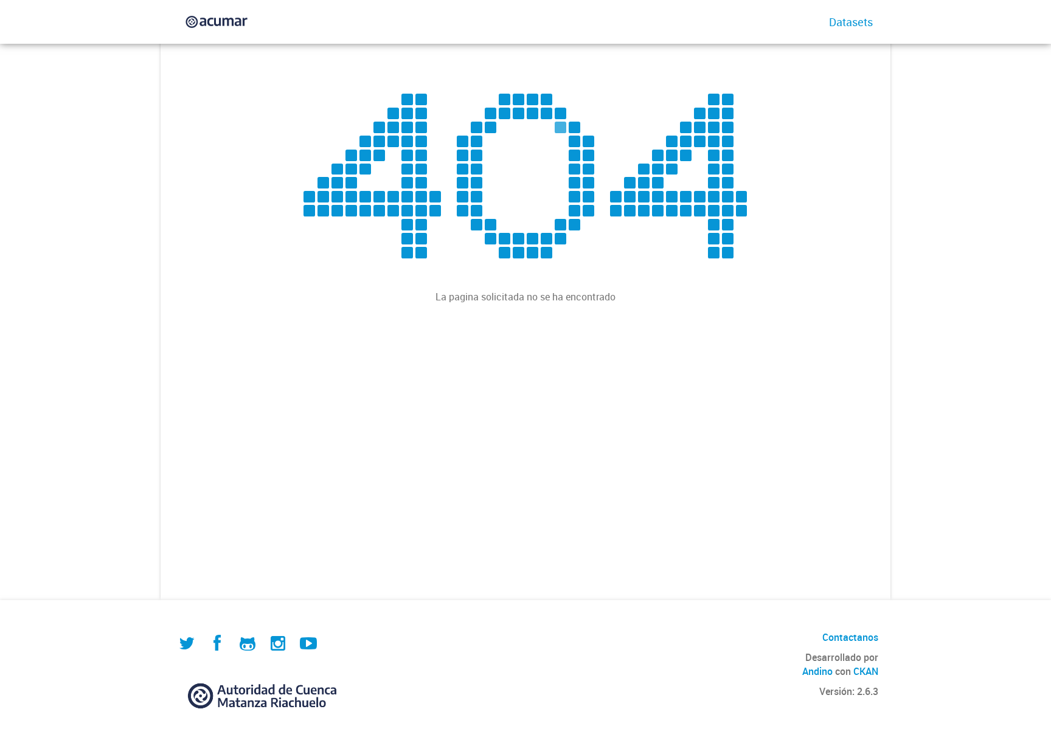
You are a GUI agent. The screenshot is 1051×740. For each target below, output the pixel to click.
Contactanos (850, 637)
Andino (817, 671)
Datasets (851, 22)
